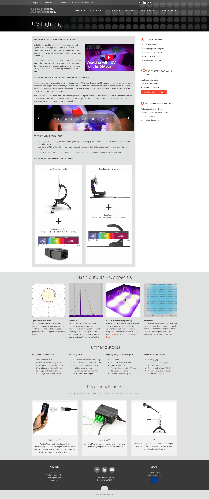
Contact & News (167, 10)
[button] (81, 128)
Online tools (146, 10)
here (108, 337)
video (114, 334)
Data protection (154, 472)
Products (94, 10)
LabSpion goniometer (59, 169)
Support (129, 10)
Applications (112, 10)
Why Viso (79, 10)
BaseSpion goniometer (108, 169)
